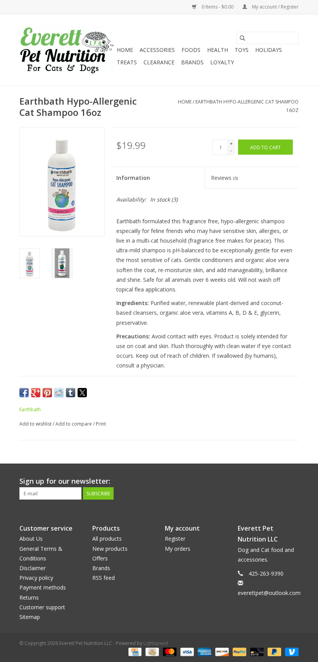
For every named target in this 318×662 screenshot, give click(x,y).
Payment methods (42, 587)
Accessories (157, 49)
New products (110, 548)
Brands (192, 62)
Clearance (159, 62)
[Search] (242, 38)
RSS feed (103, 577)
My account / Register (275, 6)
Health (217, 49)
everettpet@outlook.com (269, 592)
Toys (242, 49)
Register (175, 538)
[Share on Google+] (35, 392)
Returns (29, 597)
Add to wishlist (36, 424)
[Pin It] (47, 392)
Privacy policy (36, 577)
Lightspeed (155, 643)
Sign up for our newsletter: (64, 481)
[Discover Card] (221, 651)
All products (107, 538)
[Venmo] (290, 651)
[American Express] (204, 651)
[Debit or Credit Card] (256, 651)
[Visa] (186, 651)
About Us (31, 538)
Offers (100, 558)
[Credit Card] (134, 651)
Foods (190, 49)
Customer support (42, 607)
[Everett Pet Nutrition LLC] (66, 50)
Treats (127, 62)
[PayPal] (238, 651)
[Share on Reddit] (59, 392)
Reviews (224, 177)
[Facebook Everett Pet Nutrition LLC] (278, 481)
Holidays (268, 49)
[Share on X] (82, 392)
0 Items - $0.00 (217, 6)
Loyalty (222, 62)
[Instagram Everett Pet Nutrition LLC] (292, 481)
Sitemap (29, 617)
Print (101, 424)
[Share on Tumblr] (70, 392)
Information (133, 177)
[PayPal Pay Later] (273, 651)
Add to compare (74, 424)
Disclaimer (32, 568)
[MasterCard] (169, 651)
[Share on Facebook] (24, 392)
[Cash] (151, 651)
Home (125, 49)
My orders (177, 548)
